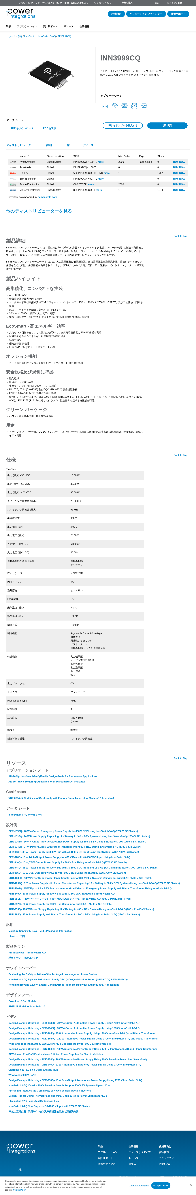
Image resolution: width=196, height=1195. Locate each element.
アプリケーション (27, 26)
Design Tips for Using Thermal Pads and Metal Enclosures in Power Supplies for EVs (57, 1096)
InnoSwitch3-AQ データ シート (25, 814)
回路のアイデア (106, 1164)
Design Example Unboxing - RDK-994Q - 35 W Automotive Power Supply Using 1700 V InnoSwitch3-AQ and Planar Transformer (82, 1033)
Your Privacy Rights (139, 1185)
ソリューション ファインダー (146, 14)
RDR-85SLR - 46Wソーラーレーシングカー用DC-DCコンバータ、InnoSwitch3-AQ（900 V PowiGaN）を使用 (69, 899)
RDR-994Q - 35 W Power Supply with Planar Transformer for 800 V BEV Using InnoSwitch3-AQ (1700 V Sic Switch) (74, 914)
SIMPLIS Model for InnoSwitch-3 (26, 1006)
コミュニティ (166, 1158)
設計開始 (116, 14)
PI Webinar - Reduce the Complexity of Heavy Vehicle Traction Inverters (49, 1090)
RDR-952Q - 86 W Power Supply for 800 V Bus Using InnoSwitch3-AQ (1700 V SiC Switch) (59, 904)
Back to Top (180, 236)
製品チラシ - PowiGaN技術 (23, 958)
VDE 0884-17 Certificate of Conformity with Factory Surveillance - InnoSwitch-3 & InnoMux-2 (61, 798)
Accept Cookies (160, 1185)
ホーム (12, 36)
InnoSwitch (30, 36)
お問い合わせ (166, 1164)
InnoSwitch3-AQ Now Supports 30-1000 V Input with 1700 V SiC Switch (49, 1106)
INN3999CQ (64, 36)
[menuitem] (187, 3)
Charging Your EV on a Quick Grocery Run (33, 1070)
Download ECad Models (22, 1001)
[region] (98, 1185)
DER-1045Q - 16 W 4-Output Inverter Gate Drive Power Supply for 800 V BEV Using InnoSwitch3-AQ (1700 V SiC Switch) (77, 841)
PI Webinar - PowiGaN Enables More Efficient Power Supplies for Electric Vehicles (55, 1054)
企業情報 (84, 26)
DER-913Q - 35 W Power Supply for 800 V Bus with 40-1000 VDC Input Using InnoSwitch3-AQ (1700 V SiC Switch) (73, 852)
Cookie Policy (19, 1190)
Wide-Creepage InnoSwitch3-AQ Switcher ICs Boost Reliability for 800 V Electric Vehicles (59, 1044)
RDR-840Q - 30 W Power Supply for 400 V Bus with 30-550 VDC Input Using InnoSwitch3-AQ (61, 893)
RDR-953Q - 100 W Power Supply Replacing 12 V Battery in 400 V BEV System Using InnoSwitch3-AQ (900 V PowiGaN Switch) (81, 909)
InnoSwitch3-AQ (47, 36)
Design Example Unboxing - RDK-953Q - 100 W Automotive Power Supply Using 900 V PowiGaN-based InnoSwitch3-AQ (77, 1059)
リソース (69, 26)
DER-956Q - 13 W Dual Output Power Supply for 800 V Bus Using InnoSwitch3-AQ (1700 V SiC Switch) (67, 873)
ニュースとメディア (140, 1152)
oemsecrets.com (47, 197)
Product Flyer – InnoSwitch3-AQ (27, 952)
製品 (8, 26)
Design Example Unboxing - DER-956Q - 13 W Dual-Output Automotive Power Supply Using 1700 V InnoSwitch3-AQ (75, 1080)
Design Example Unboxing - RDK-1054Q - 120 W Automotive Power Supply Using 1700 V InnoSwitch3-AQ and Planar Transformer (83, 1038)
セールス (133, 1158)
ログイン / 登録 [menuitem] (174, 3)
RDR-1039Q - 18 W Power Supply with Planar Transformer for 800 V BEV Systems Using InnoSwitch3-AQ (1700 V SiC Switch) (80, 878)
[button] (51, 75)
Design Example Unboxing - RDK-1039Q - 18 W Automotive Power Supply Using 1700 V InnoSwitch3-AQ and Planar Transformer (82, 1049)
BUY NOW (179, 162)
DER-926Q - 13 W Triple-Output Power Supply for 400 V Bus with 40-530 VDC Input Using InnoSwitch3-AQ (69, 857)
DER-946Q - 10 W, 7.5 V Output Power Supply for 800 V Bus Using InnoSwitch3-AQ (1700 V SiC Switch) (67, 862)
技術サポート (178, 14)
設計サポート (50, 26)
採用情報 (164, 1152)
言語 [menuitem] (156, 3)
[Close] (191, 1185)
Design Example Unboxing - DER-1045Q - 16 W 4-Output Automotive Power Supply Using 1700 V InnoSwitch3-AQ (73, 1028)
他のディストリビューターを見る (39, 211)
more (101, 162)
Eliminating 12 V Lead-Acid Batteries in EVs (33, 1101)
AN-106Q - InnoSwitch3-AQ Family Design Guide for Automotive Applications (52, 776)
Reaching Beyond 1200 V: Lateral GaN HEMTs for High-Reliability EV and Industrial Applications (63, 984)
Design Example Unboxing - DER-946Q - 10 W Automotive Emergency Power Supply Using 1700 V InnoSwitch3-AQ (74, 1064)
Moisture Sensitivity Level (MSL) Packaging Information (40, 931)
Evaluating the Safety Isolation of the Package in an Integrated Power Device (52, 974)
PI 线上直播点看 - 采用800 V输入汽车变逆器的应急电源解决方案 (43, 1111)
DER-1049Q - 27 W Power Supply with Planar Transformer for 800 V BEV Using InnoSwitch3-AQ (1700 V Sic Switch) (74, 847)
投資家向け (165, 1146)
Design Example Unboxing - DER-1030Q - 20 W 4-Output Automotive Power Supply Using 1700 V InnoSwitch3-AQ (73, 1023)
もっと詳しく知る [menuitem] (102, 3)
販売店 (132, 1164)
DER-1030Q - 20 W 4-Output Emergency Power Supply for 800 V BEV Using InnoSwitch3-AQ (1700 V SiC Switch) (73, 831)
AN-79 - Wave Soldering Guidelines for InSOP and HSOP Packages (46, 781)
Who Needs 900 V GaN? (22, 1075)
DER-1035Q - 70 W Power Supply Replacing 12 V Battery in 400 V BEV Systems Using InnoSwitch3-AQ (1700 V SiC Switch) (79, 836)
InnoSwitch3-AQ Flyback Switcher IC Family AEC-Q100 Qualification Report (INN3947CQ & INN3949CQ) (68, 979)
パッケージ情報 (17, 936)
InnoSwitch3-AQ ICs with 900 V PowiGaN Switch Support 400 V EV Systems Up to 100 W (59, 1085)
